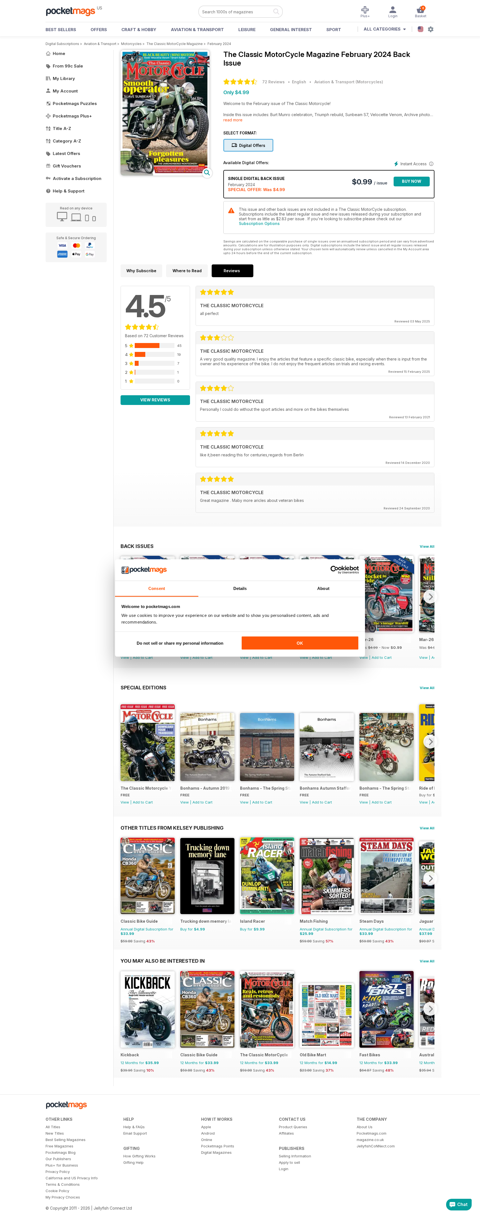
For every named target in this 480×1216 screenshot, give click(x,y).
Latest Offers (66, 153)
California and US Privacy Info (72, 1178)
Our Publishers (58, 1159)
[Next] (430, 597)
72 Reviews (273, 81)
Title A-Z (62, 128)
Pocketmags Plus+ (72, 116)
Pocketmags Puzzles (75, 103)
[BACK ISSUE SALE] (386, 631)
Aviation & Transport (197, 29)
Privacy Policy (58, 1171)
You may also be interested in (163, 961)
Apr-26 (366, 639)
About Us (364, 1127)
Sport (333, 29)
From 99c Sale (68, 66)
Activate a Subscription (77, 178)
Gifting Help (133, 1162)
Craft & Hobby (138, 29)
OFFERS (99, 29)
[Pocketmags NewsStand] (73, 11)
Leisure (247, 29)
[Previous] (125, 742)
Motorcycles (131, 44)
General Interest (291, 29)
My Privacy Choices (63, 1197)
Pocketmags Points (217, 1146)
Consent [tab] (156, 588)
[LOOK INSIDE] (165, 174)
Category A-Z (67, 141)
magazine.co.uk (370, 1139)
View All (427, 546)
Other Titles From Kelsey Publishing (172, 827)
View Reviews (155, 399)
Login (283, 1169)
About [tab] (323, 588)
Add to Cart (143, 657)
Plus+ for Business (62, 1165)
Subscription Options (259, 223)
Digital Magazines (216, 1152)
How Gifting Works (139, 1156)
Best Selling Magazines (66, 1139)
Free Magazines (59, 1146)
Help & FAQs (134, 1127)
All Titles (53, 1127)
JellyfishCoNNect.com (376, 1146)
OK (300, 643)
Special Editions (143, 687)
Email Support (135, 1133)
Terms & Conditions (63, 1184)
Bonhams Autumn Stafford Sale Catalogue (325, 788)
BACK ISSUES (137, 546)
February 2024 (219, 44)
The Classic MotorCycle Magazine (174, 44)
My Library (64, 78)
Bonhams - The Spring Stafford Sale (265, 788)
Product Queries (293, 1127)
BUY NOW (411, 181)
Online (206, 1139)
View (125, 657)
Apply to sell (289, 1162)
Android (208, 1133)
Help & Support (68, 191)
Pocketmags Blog (61, 1152)
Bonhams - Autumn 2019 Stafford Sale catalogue (206, 788)
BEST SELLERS (61, 29)
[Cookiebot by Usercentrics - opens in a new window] (334, 570)
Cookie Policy (57, 1191)
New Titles (55, 1133)
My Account (65, 91)
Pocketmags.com (371, 1133)
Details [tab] (240, 588)
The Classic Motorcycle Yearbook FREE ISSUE (146, 788)
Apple (206, 1127)
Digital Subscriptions (62, 44)
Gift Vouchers (67, 166)
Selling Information (295, 1156)
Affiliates (286, 1133)
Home (59, 53)
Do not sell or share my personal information (180, 643)
